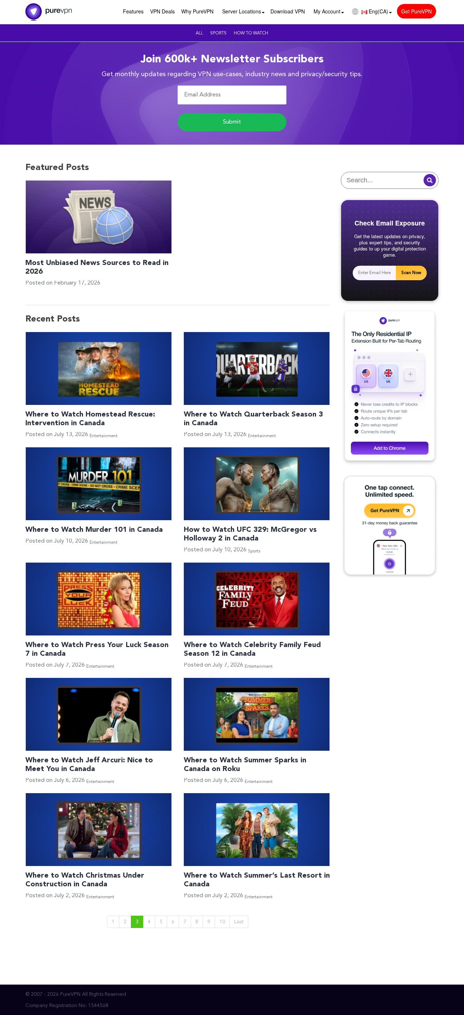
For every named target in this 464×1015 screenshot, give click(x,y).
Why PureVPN (197, 11)
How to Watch (251, 33)
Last (239, 921)
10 (222, 921)
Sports (218, 33)
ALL (199, 33)
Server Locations (241, 11)
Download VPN (287, 11)
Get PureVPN (416, 11)
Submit (232, 122)
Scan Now (411, 273)
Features (133, 11)
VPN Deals (162, 11)
